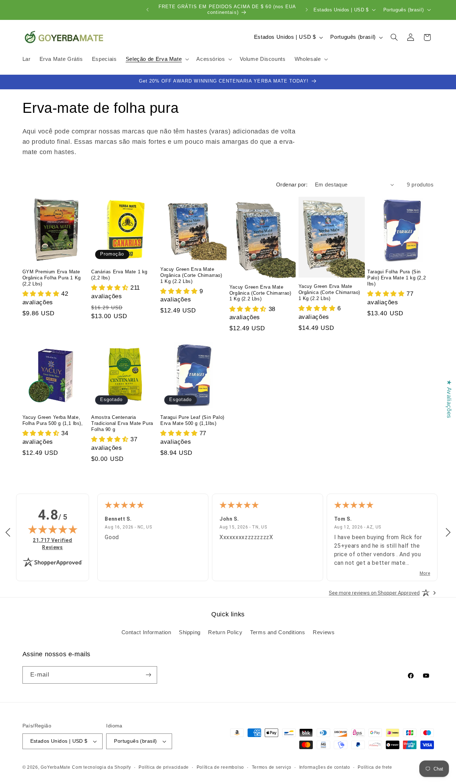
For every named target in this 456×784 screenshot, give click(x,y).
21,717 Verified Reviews (55, 543)
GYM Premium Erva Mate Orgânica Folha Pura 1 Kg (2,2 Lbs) (51, 277)
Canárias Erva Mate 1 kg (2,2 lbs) (119, 274)
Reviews (324, 632)
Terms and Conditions (277, 632)
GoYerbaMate (55, 767)
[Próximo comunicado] (307, 9)
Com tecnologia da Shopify (101, 767)
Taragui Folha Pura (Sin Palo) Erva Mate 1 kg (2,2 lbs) (396, 277)
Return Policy (225, 632)
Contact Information (146, 632)
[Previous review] (8, 532)
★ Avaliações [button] (449, 399)
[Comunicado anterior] (147, 9)
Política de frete (375, 767)
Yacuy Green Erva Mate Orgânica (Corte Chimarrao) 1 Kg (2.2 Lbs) (191, 275)
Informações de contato (324, 767)
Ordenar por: (291, 185)
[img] (53, 529)
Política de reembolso (220, 767)
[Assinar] (148, 674)
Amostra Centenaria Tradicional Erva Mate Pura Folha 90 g (122, 423)
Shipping (190, 632)
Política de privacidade (164, 767)
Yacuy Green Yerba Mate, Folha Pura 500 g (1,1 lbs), (52, 420)
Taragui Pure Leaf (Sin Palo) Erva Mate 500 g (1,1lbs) (192, 420)
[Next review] (448, 532)
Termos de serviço (272, 767)
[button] (156, 59)
